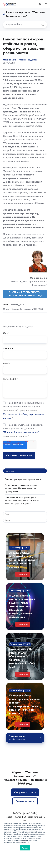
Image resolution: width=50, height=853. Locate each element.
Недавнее (9, 470)
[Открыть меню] (45, 4)
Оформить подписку (25, 792)
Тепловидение (17, 304)
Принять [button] (25, 848)
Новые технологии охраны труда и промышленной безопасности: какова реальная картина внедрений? (22, 500)
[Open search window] (40, 4)
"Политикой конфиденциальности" (21, 432)
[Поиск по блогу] (42, 24)
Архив (7, 520)
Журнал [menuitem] (38, 817)
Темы (7, 513)
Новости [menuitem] (9, 817)
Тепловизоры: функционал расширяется (23, 479)
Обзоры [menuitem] (27, 817)
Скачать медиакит (25, 801)
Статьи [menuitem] (18, 817)
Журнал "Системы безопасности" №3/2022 (23, 309)
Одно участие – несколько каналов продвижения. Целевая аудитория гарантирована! (21, 488)
